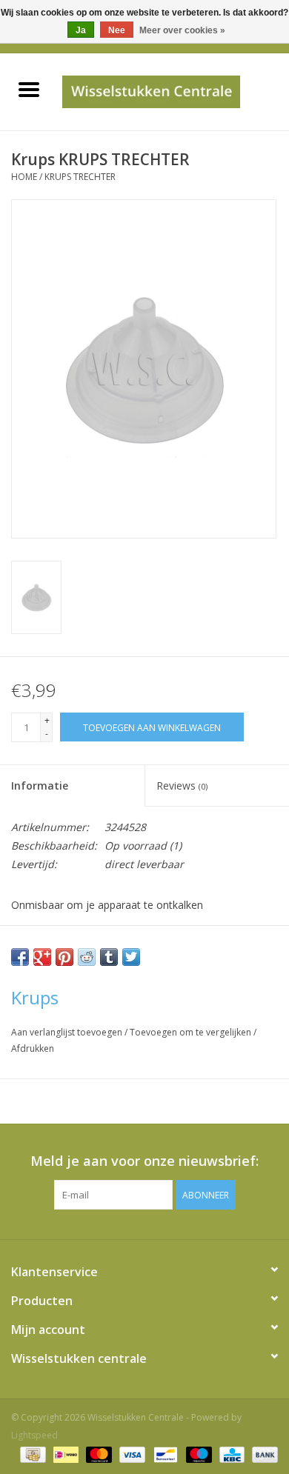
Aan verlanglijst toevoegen (67, 1032)
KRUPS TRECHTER (80, 176)
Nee (116, 30)
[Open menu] (29, 89)
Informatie (39, 785)
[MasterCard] (97, 1453)
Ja (81, 30)
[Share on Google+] (42, 957)
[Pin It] (64, 957)
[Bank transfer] (262, 1453)
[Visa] (130, 1453)
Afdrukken (32, 1048)
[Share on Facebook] (20, 957)
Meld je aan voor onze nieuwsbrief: (144, 1161)
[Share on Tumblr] (109, 957)
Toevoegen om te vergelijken (191, 1032)
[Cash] (31, 1453)
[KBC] (230, 1453)
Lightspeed (34, 1435)
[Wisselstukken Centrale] (173, 91)
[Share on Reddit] (87, 957)
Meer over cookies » (182, 30)
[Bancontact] (163, 1453)
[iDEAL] (64, 1453)
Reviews (181, 785)
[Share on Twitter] (131, 957)
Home (24, 176)
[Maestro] (197, 1453)
